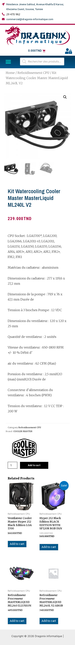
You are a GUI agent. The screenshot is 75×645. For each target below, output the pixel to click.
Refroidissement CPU (33, 73)
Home (10, 73)
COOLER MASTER (22, 431)
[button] (8, 62)
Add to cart (34, 465)
